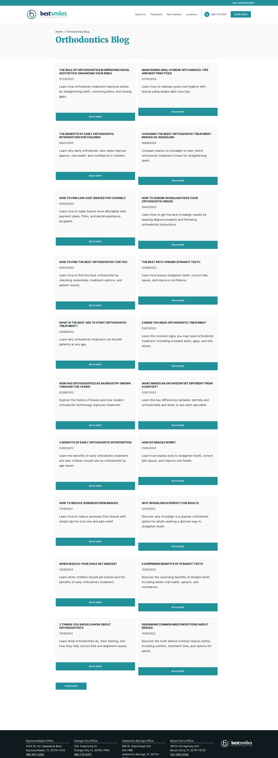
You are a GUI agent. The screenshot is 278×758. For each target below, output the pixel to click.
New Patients (174, 14)
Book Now (240, 14)
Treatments (156, 14)
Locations (191, 14)
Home (59, 32)
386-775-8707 (219, 14)
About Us (140, 14)
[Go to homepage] (38, 14)
